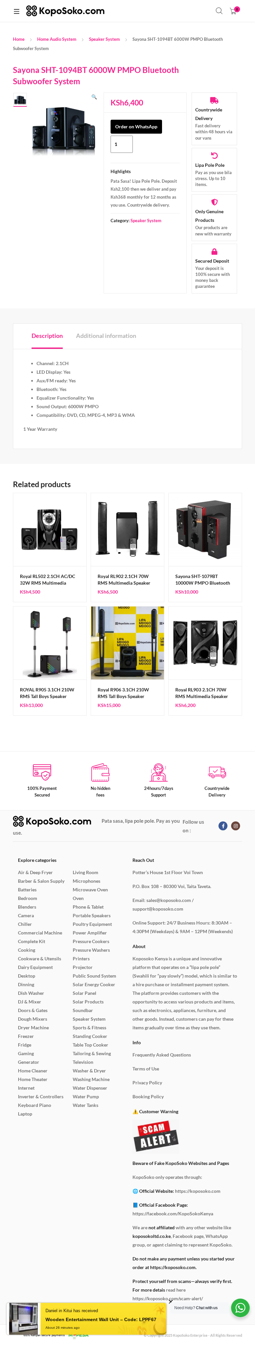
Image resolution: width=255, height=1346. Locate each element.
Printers (81, 958)
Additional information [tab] (106, 335)
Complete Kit (31, 941)
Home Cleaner (32, 1070)
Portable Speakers (92, 915)
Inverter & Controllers (40, 1096)
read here (176, 1290)
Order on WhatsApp (136, 126)
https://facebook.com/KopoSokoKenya (172, 1213)
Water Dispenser (90, 1088)
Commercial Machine (40, 932)
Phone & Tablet (88, 907)
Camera (26, 915)
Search (219, 11)
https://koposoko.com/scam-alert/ (167, 1298)
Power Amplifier (90, 932)
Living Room (85, 872)
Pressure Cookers (91, 941)
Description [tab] (47, 335)
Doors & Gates (32, 1010)
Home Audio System (56, 39)
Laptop (25, 1114)
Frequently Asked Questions (161, 1055)
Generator (28, 1062)
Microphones (86, 881)
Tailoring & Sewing (92, 1053)
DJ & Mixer (29, 1001)
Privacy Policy (147, 1082)
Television (83, 1062)
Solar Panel (84, 993)
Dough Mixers (32, 1019)
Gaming (26, 1053)
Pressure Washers (91, 950)
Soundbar (83, 1010)
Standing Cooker (90, 1036)
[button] (94, 97)
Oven (78, 898)
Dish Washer (31, 993)
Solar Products (88, 1001)
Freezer (26, 1036)
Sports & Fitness (89, 1027)
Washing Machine (91, 1079)
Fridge (24, 1045)
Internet (26, 1088)
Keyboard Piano (34, 1105)
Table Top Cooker (90, 1045)
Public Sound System (94, 976)
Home (19, 39)
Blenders (27, 907)
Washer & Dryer (89, 1070)
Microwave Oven (90, 889)
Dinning (26, 984)
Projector (83, 967)
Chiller (25, 924)
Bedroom (27, 898)
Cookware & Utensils (39, 958)
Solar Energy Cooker (94, 984)
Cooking (26, 950)
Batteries (27, 889)
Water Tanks (85, 1105)
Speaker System (104, 39)
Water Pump (86, 1096)
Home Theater (32, 1079)
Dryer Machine (33, 1027)
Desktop (26, 976)
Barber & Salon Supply (41, 881)
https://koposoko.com (197, 1191)
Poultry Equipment (92, 924)
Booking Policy (148, 1096)
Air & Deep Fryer (35, 872)
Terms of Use (145, 1068)
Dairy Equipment (35, 967)
